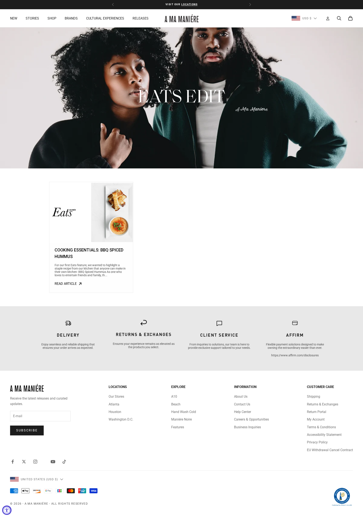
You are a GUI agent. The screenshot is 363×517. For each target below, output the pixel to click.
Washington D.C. (121, 419)
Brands (71, 18)
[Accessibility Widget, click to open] (7, 510)
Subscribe (27, 430)
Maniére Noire (181, 419)
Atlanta (114, 404)
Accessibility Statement (324, 435)
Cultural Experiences (105, 18)
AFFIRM (295, 335)
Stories (32, 18)
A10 (174, 396)
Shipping (313, 396)
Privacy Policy (317, 442)
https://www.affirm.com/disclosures (295, 355)
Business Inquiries (247, 427)
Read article (66, 284)
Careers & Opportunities (251, 419)
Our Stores (116, 396)
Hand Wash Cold (183, 412)
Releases (141, 18)
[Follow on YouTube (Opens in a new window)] (52, 461)
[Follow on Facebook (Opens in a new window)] (12, 461)
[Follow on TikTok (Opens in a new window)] (64, 461)
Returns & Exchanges (322, 404)
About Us (240, 396)
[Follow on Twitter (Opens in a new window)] (23, 461)
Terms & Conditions (321, 427)
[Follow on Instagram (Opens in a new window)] (35, 461)
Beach (175, 404)
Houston (115, 412)
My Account (316, 419)
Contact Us (242, 404)
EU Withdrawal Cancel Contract (330, 450)
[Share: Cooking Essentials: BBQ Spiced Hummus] (91, 212)
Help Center (242, 412)
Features (177, 427)
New (13, 18)
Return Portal (316, 412)
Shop (51, 18)
